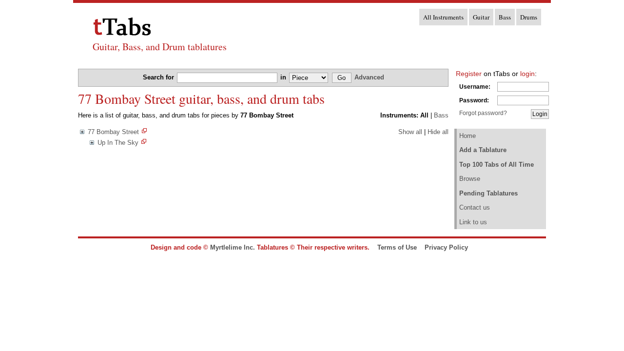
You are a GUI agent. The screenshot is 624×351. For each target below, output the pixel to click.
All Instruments (443, 17)
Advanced (369, 77)
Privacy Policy (446, 247)
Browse (469, 178)
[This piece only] (143, 142)
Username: (474, 86)
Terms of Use (397, 247)
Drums (528, 17)
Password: (474, 100)
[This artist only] (144, 132)
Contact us (474, 207)
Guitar (481, 17)
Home (467, 135)
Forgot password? (483, 113)
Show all (410, 132)
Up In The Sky (118, 142)
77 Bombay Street (113, 132)
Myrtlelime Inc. (232, 247)
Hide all (438, 132)
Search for (159, 77)
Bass (505, 17)
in (284, 77)
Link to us (473, 222)
